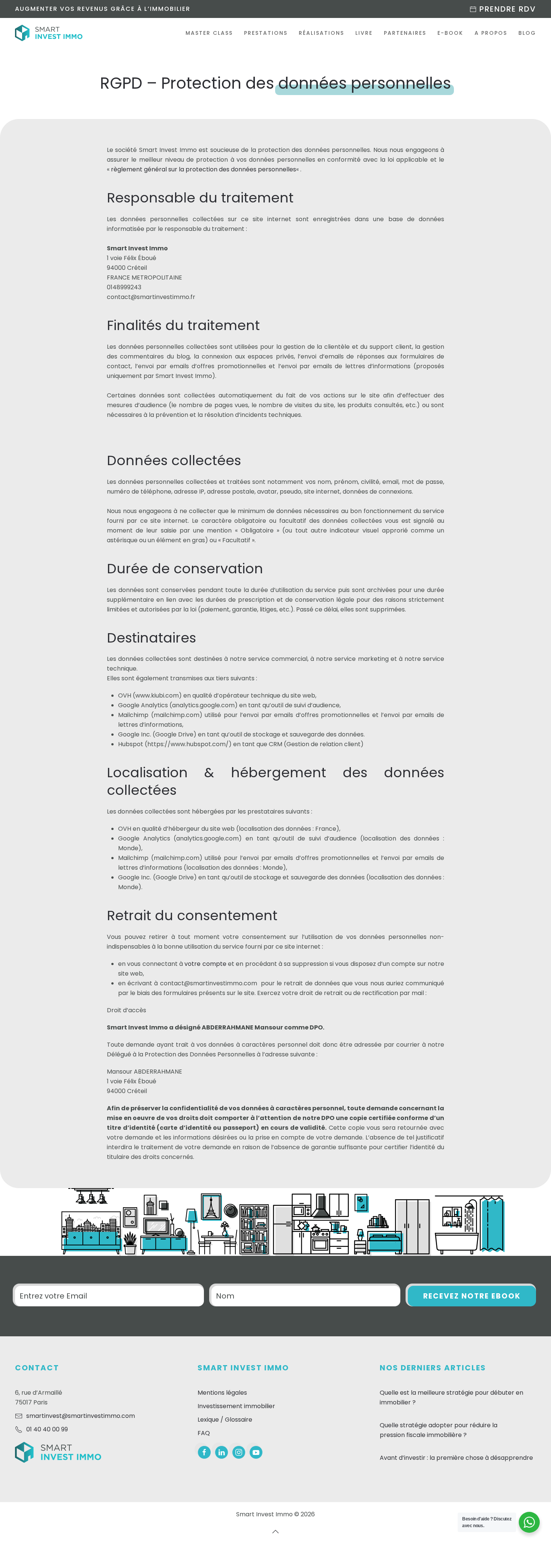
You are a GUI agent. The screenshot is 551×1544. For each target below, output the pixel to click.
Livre (364, 33)
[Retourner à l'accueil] (48, 33)
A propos (491, 33)
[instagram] (239, 1452)
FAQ (204, 1433)
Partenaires (405, 33)
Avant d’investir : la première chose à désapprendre (456, 1457)
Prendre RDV (506, 9)
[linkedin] (221, 1452)
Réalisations (321, 33)
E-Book (450, 33)
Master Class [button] (209, 33)
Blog (527, 33)
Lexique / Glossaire (225, 1419)
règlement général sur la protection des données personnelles (203, 169)
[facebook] (204, 1452)
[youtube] (256, 1452)
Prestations (265, 33)
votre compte (205, 963)
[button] (275, 1531)
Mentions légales (222, 1392)
